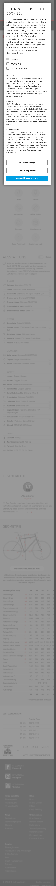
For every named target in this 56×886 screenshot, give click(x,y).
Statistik (16, 64)
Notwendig (17, 59)
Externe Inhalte (20, 69)
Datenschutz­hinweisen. (16, 53)
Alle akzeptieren (27, 170)
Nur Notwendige (27, 162)
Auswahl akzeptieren (27, 178)
